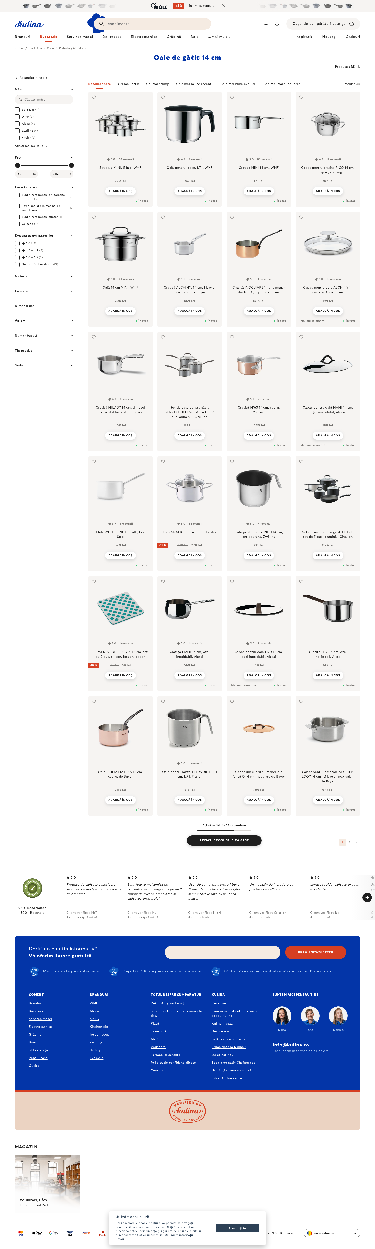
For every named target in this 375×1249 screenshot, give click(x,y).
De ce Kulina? (222, 1054)
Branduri (35, 1003)
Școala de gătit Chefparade (233, 1062)
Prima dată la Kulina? (229, 1047)
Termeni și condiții (165, 1054)
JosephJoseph (100, 1034)
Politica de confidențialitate (173, 1062)
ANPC (155, 1039)
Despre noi (220, 1031)
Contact (157, 1070)
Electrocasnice (40, 1026)
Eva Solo (96, 1058)
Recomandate (99, 84)
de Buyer (97, 1050)
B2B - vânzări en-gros (228, 1039)
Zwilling (96, 1042)
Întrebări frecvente (227, 1078)
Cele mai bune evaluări (239, 84)
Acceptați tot (238, 1228)
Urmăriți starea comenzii (231, 1070)
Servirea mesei (40, 1019)
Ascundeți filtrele (33, 77)
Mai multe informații (179, 1235)
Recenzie (219, 1003)
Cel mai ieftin (128, 84)
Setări (120, 1239)
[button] (224, 85)
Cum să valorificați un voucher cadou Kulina (236, 1013)
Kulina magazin (224, 1023)
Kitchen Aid (99, 1026)
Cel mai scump (157, 84)
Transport (159, 1031)
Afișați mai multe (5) (30, 146)
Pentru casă (38, 1058)
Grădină (35, 1034)
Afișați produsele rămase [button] (224, 840)
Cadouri (353, 37)
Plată (155, 1023)
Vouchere (158, 1047)
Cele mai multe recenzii (194, 84)
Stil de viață (38, 1050)
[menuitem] (22, 37)
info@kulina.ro (291, 1045)
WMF (94, 1003)
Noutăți (329, 37)
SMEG (94, 1019)
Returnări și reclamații (168, 1003)
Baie (32, 1042)
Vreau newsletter (316, 952)
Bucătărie (36, 1011)
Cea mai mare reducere (281, 84)
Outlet (34, 1065)
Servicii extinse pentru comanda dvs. (176, 1013)
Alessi (94, 1011)
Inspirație (304, 37)
